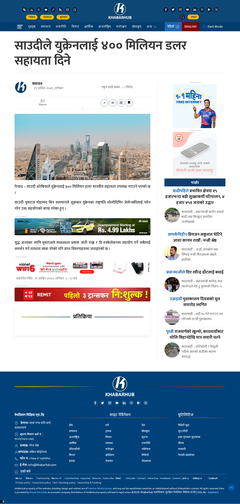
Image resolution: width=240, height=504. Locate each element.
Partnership (43, 478)
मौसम (181, 443)
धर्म (107, 425)
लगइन (193, 17)
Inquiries (85, 478)
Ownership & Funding (89, 483)
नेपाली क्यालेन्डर (186, 455)
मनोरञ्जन (121, 26)
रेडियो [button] (171, 26)
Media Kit (29, 478)
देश (143, 425)
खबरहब (37, 84)
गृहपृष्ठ (31, 26)
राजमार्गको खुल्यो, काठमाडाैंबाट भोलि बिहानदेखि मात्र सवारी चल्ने (194, 334)
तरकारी (182, 449)
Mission (96, 478)
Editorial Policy (197, 478)
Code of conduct (213, 478)
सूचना (145, 437)
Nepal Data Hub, (38, 492)
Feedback (165, 478)
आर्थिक (88, 26)
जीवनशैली (74, 449)
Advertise (153, 478)
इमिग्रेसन (109, 455)
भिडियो (31, 17)
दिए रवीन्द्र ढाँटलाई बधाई (194, 272)
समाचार (45, 26)
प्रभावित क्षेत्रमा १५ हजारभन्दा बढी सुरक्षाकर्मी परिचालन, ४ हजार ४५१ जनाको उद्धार (195, 196)
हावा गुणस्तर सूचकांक (189, 437)
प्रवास (72, 461)
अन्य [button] (149, 26)
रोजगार (109, 461)
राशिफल (146, 449)
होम (71, 425)
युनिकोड (63, 17)
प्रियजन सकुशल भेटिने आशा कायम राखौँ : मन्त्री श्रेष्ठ (195, 237)
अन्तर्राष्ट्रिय (104, 26)
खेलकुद (136, 26)
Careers (176, 478)
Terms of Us (56, 478)
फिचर (72, 455)
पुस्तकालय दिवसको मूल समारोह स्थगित (195, 301)
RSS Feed (118, 478)
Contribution (72, 478)
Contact (141, 478)
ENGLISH (190, 26)
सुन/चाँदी (183, 431)
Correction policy (41, 483)
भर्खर (195, 183)
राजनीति (61, 26)
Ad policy (186, 478)
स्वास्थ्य (109, 443)
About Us (18, 478)
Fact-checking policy (64, 483)
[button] (182, 17)
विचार (75, 26)
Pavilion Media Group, (100, 488)
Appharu (213, 492)
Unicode (130, 478)
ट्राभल (108, 431)
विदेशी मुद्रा (183, 425)
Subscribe (108, 478)
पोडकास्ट (47, 17)
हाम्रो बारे (26, 471)
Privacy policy (22, 483)
